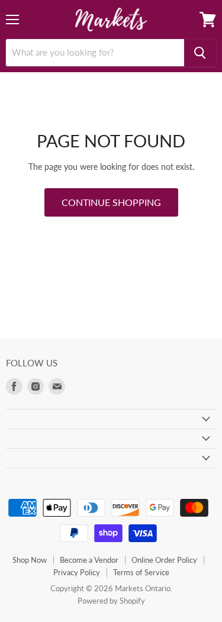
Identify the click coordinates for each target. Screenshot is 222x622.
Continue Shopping (111, 202)
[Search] (200, 52)
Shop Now (29, 560)
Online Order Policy (164, 560)
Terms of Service (141, 572)
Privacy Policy (76, 572)
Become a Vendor (89, 560)
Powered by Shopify (111, 600)
